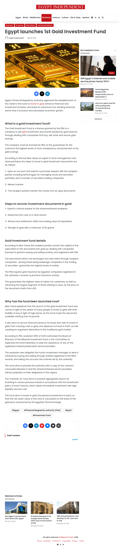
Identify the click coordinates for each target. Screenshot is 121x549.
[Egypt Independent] (60, 7)
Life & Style (75, 17)
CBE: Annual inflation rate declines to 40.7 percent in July (68, 518)
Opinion (85, 17)
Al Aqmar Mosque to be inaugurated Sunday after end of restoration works (41, 519)
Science (56, 17)
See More (98, 119)
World (25, 17)
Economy (19, 25)
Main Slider (30, 25)
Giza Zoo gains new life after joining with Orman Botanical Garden (105, 107)
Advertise (47, 541)
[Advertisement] (42, 466)
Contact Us (56, 541)
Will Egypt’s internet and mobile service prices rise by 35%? (97, 80)
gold (24, 131)
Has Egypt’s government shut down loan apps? (15, 517)
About (39, 541)
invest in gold (37, 103)
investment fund (43, 415)
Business (46, 17)
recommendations (45, 25)
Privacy (75, 541)
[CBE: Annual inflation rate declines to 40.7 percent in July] (68, 508)
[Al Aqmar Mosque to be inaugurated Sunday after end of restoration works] (42, 508)
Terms (81, 541)
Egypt (18, 17)
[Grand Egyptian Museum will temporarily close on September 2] (86, 92)
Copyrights (66, 541)
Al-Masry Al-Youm (65, 537)
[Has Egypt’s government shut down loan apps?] (16, 508)
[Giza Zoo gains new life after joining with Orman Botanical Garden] (86, 106)
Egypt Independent (16, 38)
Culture (65, 17)
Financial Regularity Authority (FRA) (43, 410)
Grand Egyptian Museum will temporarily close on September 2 (104, 93)
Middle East (35, 17)
